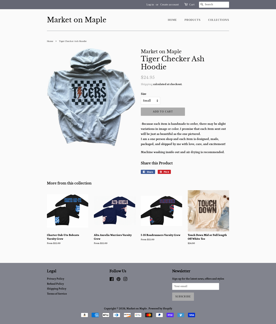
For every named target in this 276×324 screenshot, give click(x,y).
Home (172, 20)
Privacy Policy (55, 278)
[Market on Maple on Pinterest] (118, 279)
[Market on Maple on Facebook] (111, 279)
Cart (192, 4)
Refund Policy (55, 283)
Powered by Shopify (160, 308)
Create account (169, 4)
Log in (150, 4)
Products (193, 20)
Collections (218, 20)
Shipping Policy (56, 288)
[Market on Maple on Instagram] (125, 279)
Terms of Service (57, 293)
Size (143, 94)
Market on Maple (76, 20)
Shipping (146, 84)
